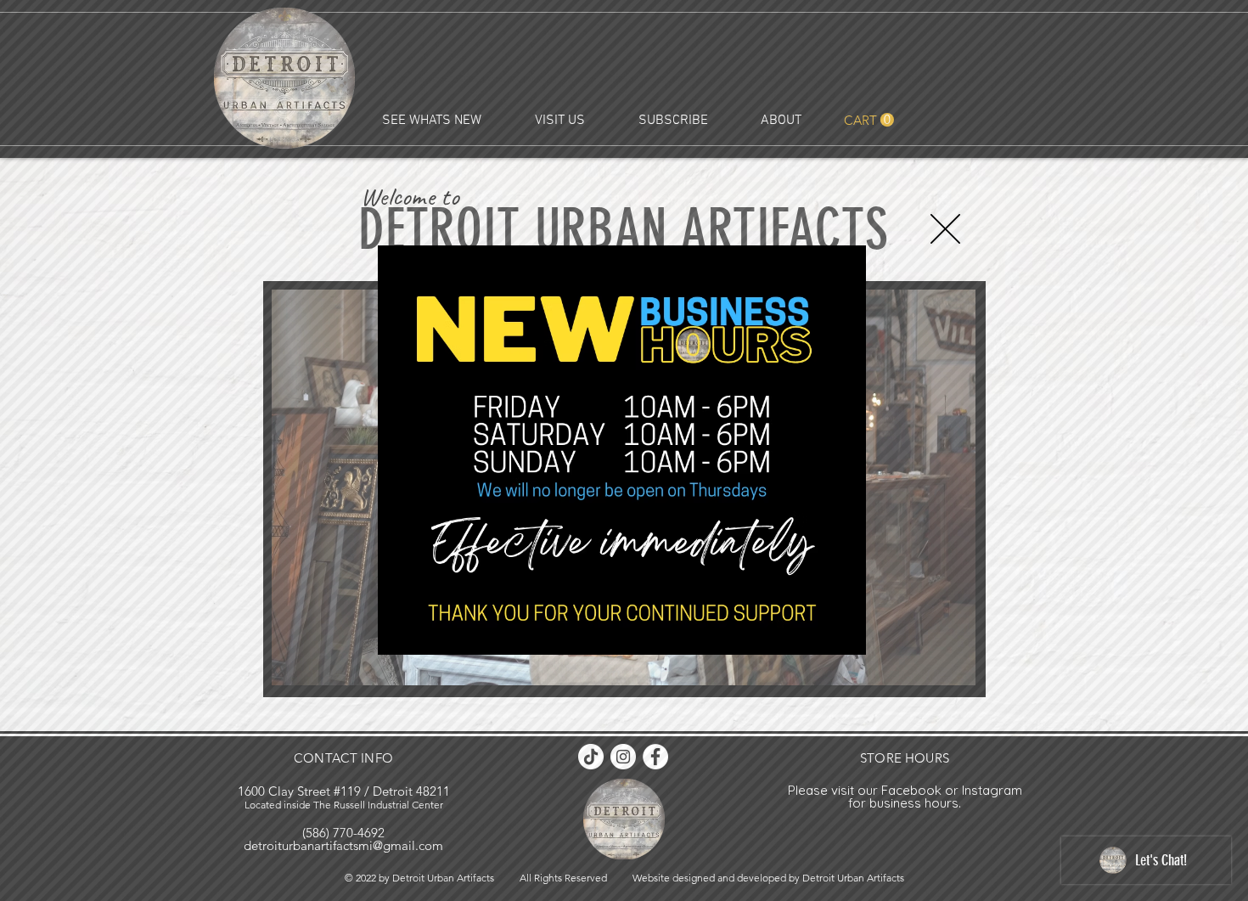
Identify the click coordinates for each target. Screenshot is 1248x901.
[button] (945, 229)
